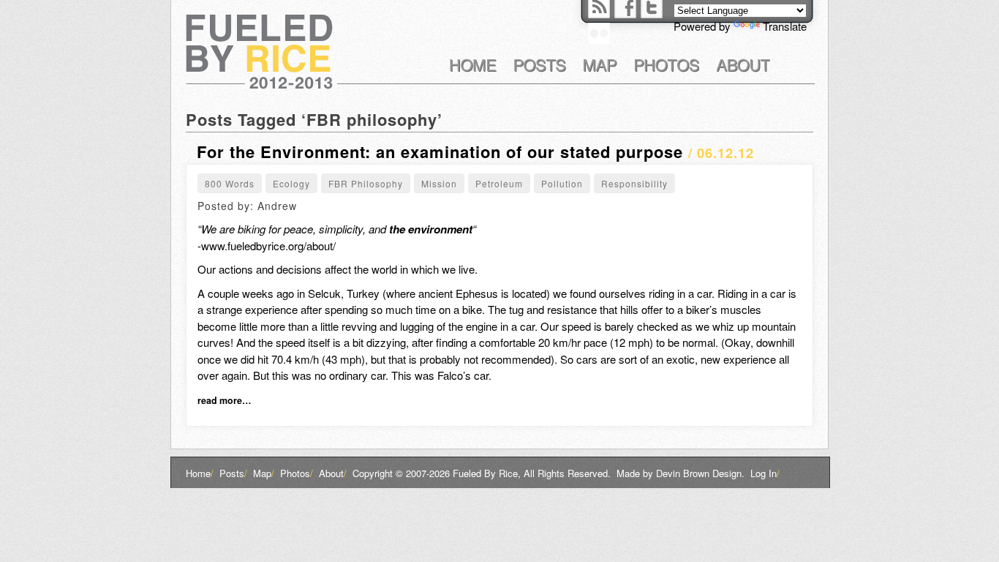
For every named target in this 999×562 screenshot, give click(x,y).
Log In (765, 473)
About (333, 473)
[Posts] (540, 65)
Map (263, 473)
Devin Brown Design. (700, 473)
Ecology (291, 183)
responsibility (634, 183)
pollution (562, 183)
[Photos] (667, 65)
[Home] (473, 65)
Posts (233, 473)
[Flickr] (599, 33)
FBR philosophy (365, 183)
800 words (230, 183)
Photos (296, 473)
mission (439, 183)
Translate (785, 26)
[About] (743, 65)
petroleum (499, 183)
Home (200, 473)
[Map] (600, 65)
